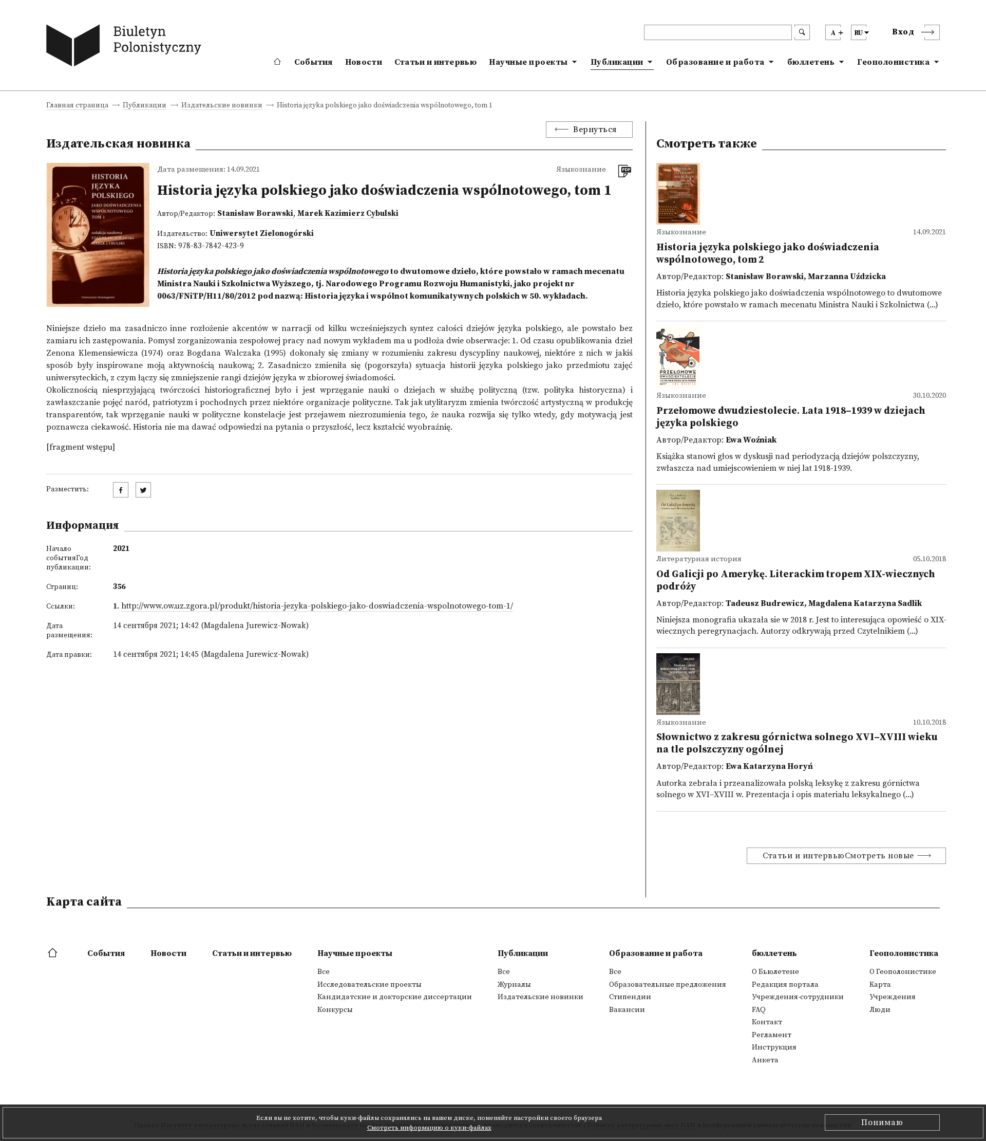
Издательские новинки (221, 106)
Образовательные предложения (667, 984)
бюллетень (811, 62)
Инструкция (774, 1047)
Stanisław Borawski (255, 213)
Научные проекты (528, 62)
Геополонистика (893, 62)
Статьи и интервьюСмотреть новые (838, 856)
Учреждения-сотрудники (798, 997)
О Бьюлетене (775, 972)
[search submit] (802, 32)
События (313, 62)
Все (323, 972)
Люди (879, 1010)
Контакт (767, 1022)
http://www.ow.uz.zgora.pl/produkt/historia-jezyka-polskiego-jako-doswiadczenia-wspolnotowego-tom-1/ (317, 606)
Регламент (771, 1035)
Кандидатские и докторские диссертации (394, 997)
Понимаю (882, 1122)
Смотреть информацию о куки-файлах (429, 1128)
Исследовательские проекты (369, 984)
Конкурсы (335, 1010)
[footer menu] (53, 953)
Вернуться (595, 129)
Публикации (617, 62)
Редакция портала (785, 984)
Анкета (765, 1060)
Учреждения (892, 997)
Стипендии (630, 997)
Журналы (514, 984)
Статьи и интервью (435, 62)
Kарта (880, 984)
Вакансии (627, 1010)
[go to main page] (126, 47)
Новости (363, 62)
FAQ (759, 1010)
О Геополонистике (902, 972)
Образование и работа (715, 62)
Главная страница (77, 106)
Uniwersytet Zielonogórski (262, 233)
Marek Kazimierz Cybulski (348, 213)
